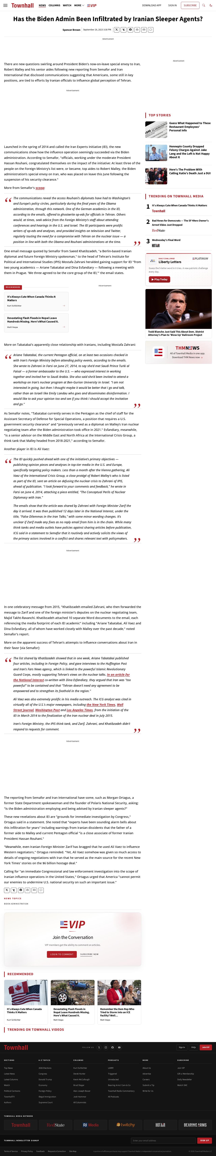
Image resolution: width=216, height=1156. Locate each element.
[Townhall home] (16, 1047)
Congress (43, 1073)
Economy (43, 1085)
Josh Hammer (79, 1096)
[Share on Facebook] (130, 29)
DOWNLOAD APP (151, 5)
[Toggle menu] (5, 5)
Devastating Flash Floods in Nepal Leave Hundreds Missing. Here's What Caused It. (71, 1012)
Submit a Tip (148, 1085)
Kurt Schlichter (14, 1019)
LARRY (111, 1068)
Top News (8, 1068)
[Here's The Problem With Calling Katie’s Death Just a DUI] (156, 176)
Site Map (72, 1151)
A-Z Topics (44, 1060)
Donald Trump (45, 1079)
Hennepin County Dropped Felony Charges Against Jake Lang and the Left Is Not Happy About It (189, 152)
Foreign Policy (45, 1091)
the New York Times (101, 705)
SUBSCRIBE (190, 5)
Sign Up (204, 1140)
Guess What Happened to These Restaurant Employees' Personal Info (190, 127)
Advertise (147, 1073)
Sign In (182, 1047)
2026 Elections (45, 1068)
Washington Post (47, 710)
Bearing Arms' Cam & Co (119, 1085)
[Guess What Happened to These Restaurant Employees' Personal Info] (156, 129)
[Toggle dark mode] (211, 5)
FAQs (193, 1047)
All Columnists (79, 1102)
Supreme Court (45, 1102)
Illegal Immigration (47, 1096)
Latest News (9, 1073)
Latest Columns (11, 1079)
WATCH (67, 5)
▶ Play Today (159, 279)
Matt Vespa (58, 1019)
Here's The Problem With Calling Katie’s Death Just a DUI (190, 171)
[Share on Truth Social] (124, 29)
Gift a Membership (185, 1073)
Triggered (112, 1073)
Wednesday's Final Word (166, 240)
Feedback (40, 1151)
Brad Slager (78, 1085)
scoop (40, 188)
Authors (7, 1102)
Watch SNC (182, 1085)
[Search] (204, 5)
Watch (7, 1085)
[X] (99, 1047)
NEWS (42, 5)
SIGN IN (172, 5)
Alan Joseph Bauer (81, 1091)
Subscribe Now (89, 954)
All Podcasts (113, 1096)
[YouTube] (119, 1047)
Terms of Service (11, 1151)
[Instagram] (106, 1047)
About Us (147, 1068)
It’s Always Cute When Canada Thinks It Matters (24, 1010)
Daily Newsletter (184, 1079)
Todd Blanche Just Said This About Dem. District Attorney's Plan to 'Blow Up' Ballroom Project (176, 333)
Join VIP (205, 1047)
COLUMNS (54, 5)
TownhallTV (9, 1096)
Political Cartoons (12, 1091)
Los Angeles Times (80, 710)
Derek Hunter (79, 1073)
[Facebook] (112, 1047)
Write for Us (148, 1091)
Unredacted (113, 1079)
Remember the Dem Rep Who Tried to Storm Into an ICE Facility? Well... (117, 1012)
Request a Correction (57, 1151)
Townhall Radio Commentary (121, 1091)
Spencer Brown (71, 30)
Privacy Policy (27, 1151)
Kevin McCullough (81, 1079)
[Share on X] (116, 29)
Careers (146, 1079)
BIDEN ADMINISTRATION (16, 903)
